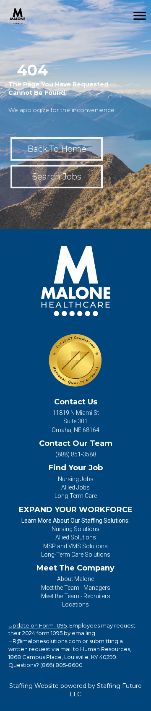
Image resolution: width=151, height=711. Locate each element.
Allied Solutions (75, 537)
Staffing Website (34, 686)
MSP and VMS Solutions (75, 546)
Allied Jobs (75, 487)
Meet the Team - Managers (75, 587)
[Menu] (139, 16)
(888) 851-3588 (75, 454)
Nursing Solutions (75, 529)
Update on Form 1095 (37, 625)
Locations (75, 604)
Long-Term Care (76, 495)
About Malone (75, 579)
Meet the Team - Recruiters (75, 596)
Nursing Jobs (76, 479)
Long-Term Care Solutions (75, 554)
